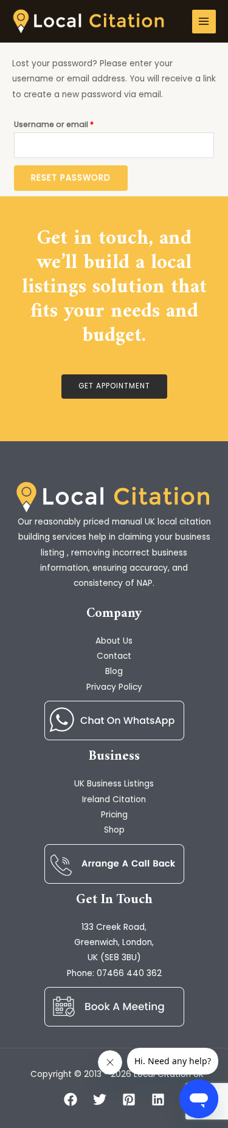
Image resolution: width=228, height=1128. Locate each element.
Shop (114, 830)
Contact (114, 656)
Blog (114, 671)
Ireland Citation (114, 799)
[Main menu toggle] (204, 21)
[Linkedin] (158, 1099)
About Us (114, 641)
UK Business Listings (114, 783)
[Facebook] (70, 1099)
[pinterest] (129, 1099)
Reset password (71, 178)
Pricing (114, 814)
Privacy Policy (114, 687)
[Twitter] (99, 1099)
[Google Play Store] (114, 720)
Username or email (71, 123)
